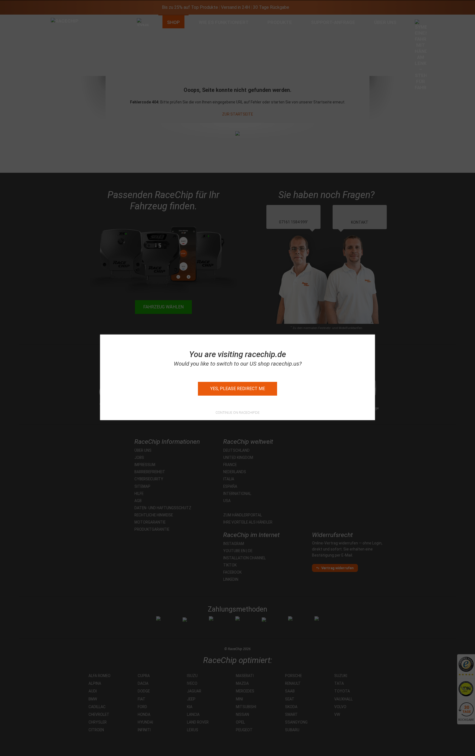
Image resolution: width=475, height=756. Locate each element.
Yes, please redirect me (237, 388)
